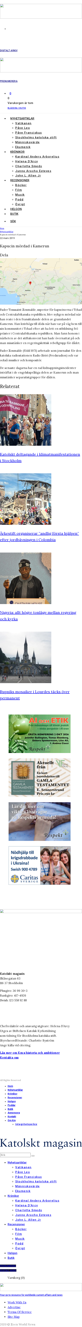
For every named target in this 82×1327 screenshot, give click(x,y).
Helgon (16, 209)
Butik (14, 214)
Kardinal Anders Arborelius (37, 156)
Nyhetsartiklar (22, 118)
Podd (19, 199)
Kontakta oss (9, 1057)
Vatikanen (23, 123)
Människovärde (27, 142)
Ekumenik (23, 147)
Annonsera (14, 1112)
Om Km (12, 1120)
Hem (10, 1086)
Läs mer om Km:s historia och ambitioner (30, 1053)
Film (18, 190)
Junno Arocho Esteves (33, 171)
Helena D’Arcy (26, 161)
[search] (33, 1155)
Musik (20, 194)
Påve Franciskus (28, 132)
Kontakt (12, 1116)
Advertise (14, 1307)
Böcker (21, 185)
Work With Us (17, 1302)
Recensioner (19, 180)
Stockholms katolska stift (36, 137)
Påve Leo (22, 128)
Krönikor (17, 152)
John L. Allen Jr (28, 175)
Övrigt (20, 204)
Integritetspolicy (26, 1124)
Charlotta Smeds (28, 166)
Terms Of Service (20, 1312)
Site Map (14, 1317)
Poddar (11, 1105)
